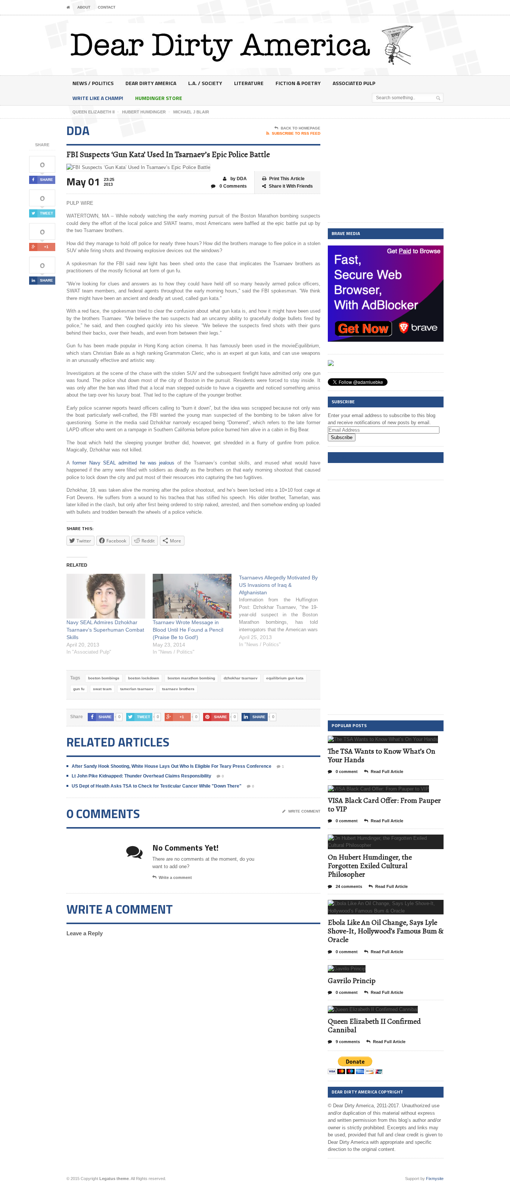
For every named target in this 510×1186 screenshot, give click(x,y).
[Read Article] (392, 742)
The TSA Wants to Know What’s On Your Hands (381, 755)
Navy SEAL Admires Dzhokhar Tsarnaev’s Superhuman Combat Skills (105, 629)
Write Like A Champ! (97, 98)
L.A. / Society (205, 83)
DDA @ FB (342, 457)
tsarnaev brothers (178, 689)
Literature (249, 83)
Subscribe (341, 437)
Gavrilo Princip (352, 981)
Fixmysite (435, 1178)
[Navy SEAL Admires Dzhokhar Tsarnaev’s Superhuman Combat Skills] (105, 596)
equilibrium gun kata (285, 678)
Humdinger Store (158, 98)
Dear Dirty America (150, 83)
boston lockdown (143, 678)
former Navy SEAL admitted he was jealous (123, 463)
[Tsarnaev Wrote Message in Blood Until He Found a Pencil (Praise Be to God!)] (192, 596)
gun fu (78, 689)
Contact (106, 7)
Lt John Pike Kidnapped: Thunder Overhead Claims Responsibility (141, 776)
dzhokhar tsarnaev (241, 678)
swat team (102, 689)
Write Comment (304, 811)
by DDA (238, 178)
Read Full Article (387, 771)
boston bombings (103, 678)
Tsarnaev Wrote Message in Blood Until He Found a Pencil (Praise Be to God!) (188, 629)
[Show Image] (373, 742)
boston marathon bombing (191, 678)
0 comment (346, 771)
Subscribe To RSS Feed (296, 133)
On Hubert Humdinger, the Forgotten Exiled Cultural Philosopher (370, 865)
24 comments (348, 886)
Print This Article (287, 178)
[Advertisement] (386, 171)
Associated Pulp (354, 83)
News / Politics (92, 83)
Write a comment (175, 877)
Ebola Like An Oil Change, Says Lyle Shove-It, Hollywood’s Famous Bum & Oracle (386, 931)
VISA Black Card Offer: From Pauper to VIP (384, 804)
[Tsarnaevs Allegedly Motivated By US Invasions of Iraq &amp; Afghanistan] (282, 611)
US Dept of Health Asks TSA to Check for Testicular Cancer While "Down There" (157, 786)
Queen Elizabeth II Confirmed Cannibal (374, 1025)
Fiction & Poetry (298, 83)
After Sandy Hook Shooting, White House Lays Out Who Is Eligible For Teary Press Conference (171, 766)
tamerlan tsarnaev (136, 689)
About (83, 7)
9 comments (347, 1041)
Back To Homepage (300, 128)
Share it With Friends (291, 186)
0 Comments (232, 186)
